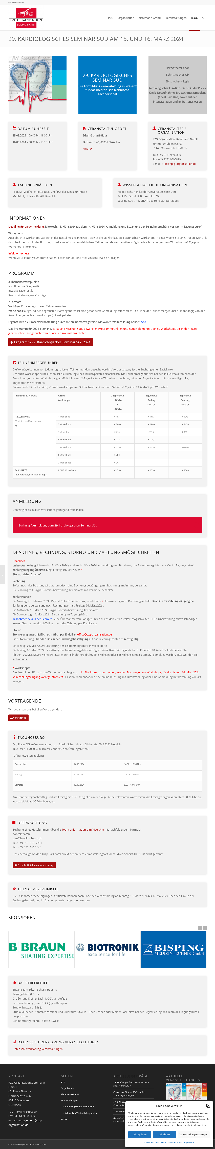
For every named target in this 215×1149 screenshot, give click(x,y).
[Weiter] (205, 928)
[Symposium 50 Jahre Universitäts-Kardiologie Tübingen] (2, 574)
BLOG (64, 1119)
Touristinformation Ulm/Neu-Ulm (83, 829)
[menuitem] (111, 17)
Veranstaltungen (69, 1100)
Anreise (87, 149)
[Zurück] (200, 928)
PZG (63, 1082)
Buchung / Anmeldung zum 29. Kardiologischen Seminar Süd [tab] (57, 525)
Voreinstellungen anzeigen (194, 1134)
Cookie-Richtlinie (152, 1142)
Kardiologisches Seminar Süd (79, 1106)
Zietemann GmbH (70, 1094)
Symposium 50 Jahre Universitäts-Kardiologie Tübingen (129, 1093)
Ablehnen (164, 1134)
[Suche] (203, 17)
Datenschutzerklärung (171, 1142)
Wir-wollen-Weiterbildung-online (81, 1113)
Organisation (67, 1088)
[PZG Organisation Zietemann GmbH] (26, 17)
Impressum (189, 1142)
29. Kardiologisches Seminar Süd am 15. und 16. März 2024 (95, 39)
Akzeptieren (139, 1134)
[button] (208, 1105)
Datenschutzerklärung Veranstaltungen (38, 1049)
